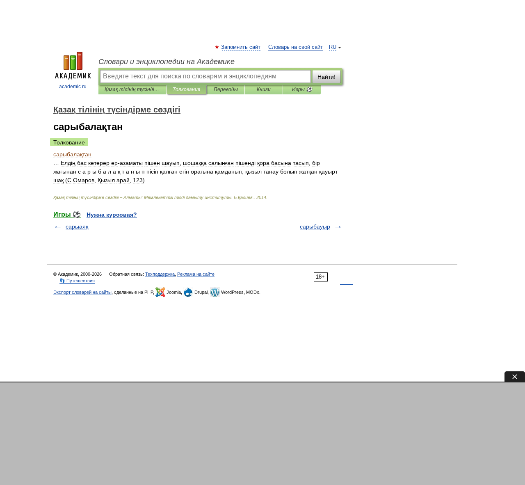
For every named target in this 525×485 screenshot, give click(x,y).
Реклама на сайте (196, 274)
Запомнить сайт (241, 47)
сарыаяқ (77, 226)
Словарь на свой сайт (295, 47)
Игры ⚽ (302, 89)
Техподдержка (160, 274)
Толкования (186, 89)
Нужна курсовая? (112, 214)
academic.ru (73, 86)
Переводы (226, 89)
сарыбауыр (315, 226)
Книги (264, 89)
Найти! (326, 76)
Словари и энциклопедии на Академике (166, 61)
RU (332, 47)
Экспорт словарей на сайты (82, 292)
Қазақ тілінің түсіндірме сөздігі (132, 89)
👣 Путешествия (77, 280)
